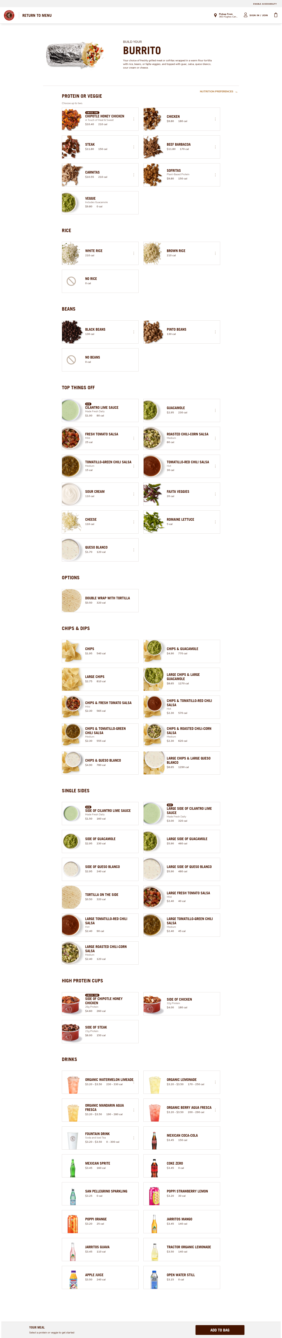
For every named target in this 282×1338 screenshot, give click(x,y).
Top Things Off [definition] (78, 387)
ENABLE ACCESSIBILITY (265, 4)
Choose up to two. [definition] (72, 103)
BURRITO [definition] (142, 50)
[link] (37, 15)
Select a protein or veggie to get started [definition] (51, 1332)
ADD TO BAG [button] (219, 1330)
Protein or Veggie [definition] (82, 96)
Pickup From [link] (226, 14)
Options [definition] (71, 577)
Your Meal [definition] (37, 1327)
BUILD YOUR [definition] (132, 42)
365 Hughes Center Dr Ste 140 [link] (228, 17)
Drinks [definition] (69, 1059)
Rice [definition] (66, 230)
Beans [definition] (69, 309)
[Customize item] (134, 119)
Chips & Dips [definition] (76, 628)
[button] (134, 119)
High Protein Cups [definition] (82, 981)
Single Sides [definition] (76, 790)
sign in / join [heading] (259, 15)
